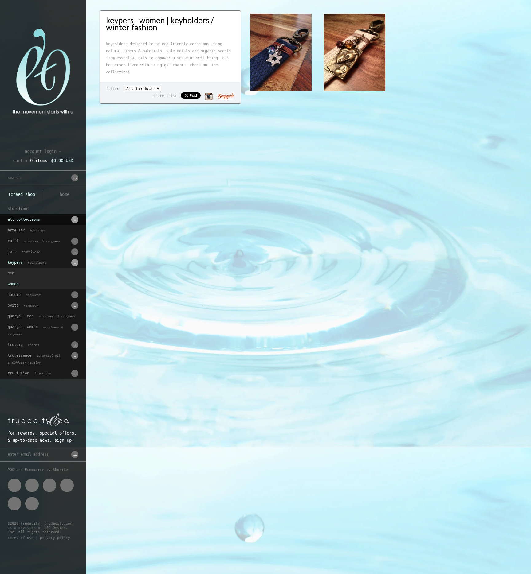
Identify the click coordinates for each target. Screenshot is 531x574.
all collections (24, 219)
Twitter (32, 485)
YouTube (32, 503)
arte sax (26, 230)
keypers (27, 262)
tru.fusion (29, 373)
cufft (34, 241)
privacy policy (55, 538)
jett (24, 252)
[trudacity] (43, 20)
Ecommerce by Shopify (46, 470)
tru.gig (23, 345)
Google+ (67, 485)
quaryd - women (35, 330)
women (13, 284)
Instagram (14, 503)
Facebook (14, 485)
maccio (24, 295)
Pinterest (49, 485)
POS (11, 470)
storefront (18, 209)
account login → (43, 151)
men (11, 273)
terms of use (20, 538)
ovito (23, 305)
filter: (113, 89)
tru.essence (34, 358)
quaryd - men (42, 316)
